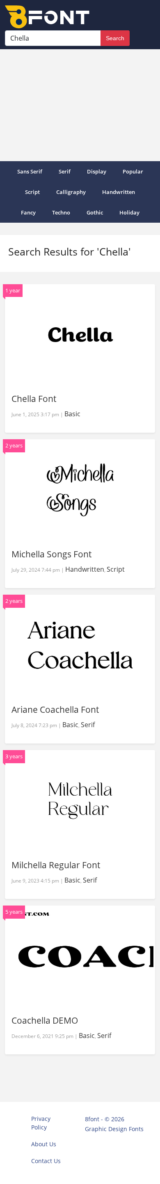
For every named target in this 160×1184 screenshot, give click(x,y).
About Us (43, 1144)
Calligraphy (71, 192)
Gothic (95, 212)
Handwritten (118, 192)
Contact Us (46, 1161)
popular (133, 171)
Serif (65, 171)
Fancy (28, 212)
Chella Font (33, 398)
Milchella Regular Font (55, 865)
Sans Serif (29, 171)
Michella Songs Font (51, 554)
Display (96, 171)
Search (115, 38)
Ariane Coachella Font (55, 709)
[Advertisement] (80, 105)
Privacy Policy (40, 1123)
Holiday (129, 212)
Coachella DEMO (44, 1020)
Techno (61, 212)
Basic (72, 413)
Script (32, 192)
